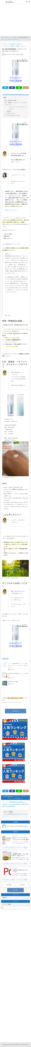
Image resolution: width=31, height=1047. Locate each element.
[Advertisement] (15, 19)
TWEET (5, 87)
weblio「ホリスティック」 (11, 210)
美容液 (17, 46)
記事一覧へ (15, 890)
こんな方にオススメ (10, 113)
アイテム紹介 (12, 43)
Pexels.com (15, 577)
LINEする (15, 711)
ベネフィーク (6, 46)
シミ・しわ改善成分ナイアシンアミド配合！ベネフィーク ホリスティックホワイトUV (18, 665)
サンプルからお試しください (12, 115)
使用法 (9, 111)
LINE (19, 87)
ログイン (19, 814)
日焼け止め (23, 46)
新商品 (12, 46)
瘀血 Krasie (8, 315)
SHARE (12, 87)
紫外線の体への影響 (13, 681)
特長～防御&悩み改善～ (11, 100)
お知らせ (19, 43)
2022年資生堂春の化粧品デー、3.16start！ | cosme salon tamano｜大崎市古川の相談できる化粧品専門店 (15, 804)
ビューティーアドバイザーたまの (14, 54)
